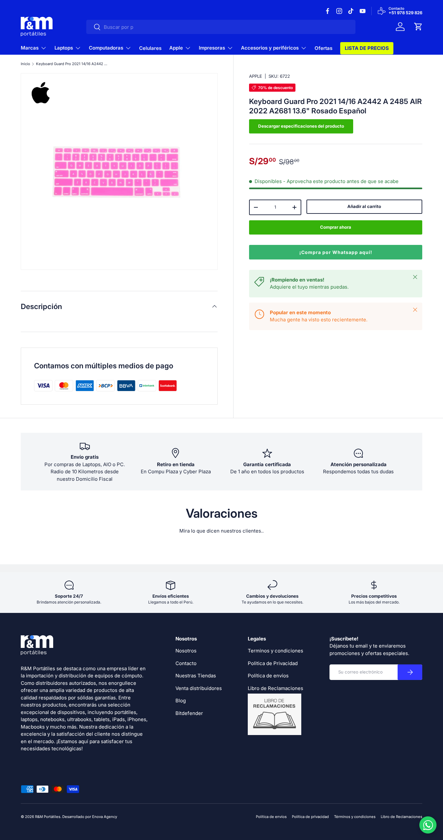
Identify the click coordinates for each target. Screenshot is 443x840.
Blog (180, 700)
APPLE (255, 76)
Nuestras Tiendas (195, 676)
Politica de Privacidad (273, 663)
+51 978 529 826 (405, 13)
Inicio (25, 64)
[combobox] (220, 27)
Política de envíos (268, 676)
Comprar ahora (335, 227)
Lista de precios (367, 48)
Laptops (63, 48)
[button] (418, 26)
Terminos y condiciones (275, 651)
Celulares (150, 48)
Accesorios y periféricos (270, 48)
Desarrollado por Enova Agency (89, 816)
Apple (176, 48)
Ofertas (323, 48)
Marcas (30, 48)
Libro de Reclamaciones (401, 816)
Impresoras (212, 48)
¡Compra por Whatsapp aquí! (335, 252)
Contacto (186, 663)
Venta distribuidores (198, 688)
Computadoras (106, 48)
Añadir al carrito (364, 206)
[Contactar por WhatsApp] (428, 825)
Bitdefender (189, 713)
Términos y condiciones (355, 816)
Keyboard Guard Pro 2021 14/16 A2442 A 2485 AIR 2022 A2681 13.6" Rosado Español (72, 64)
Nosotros (186, 651)
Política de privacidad (310, 816)
